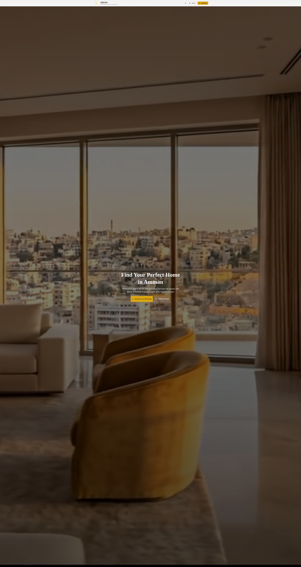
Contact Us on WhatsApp (143, 299)
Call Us (193, 3)
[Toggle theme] (185, 3)
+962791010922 (163, 299)
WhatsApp (204, 3)
